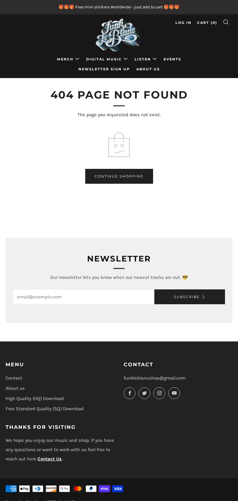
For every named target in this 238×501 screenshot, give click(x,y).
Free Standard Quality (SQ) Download (45, 408)
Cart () (207, 22)
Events (172, 59)
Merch (65, 59)
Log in (183, 22)
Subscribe (187, 297)
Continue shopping (119, 176)
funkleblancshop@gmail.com (155, 378)
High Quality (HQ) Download (35, 398)
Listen (142, 59)
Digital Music (104, 59)
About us (148, 69)
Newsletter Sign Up (104, 69)
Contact (14, 378)
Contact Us (49, 459)
